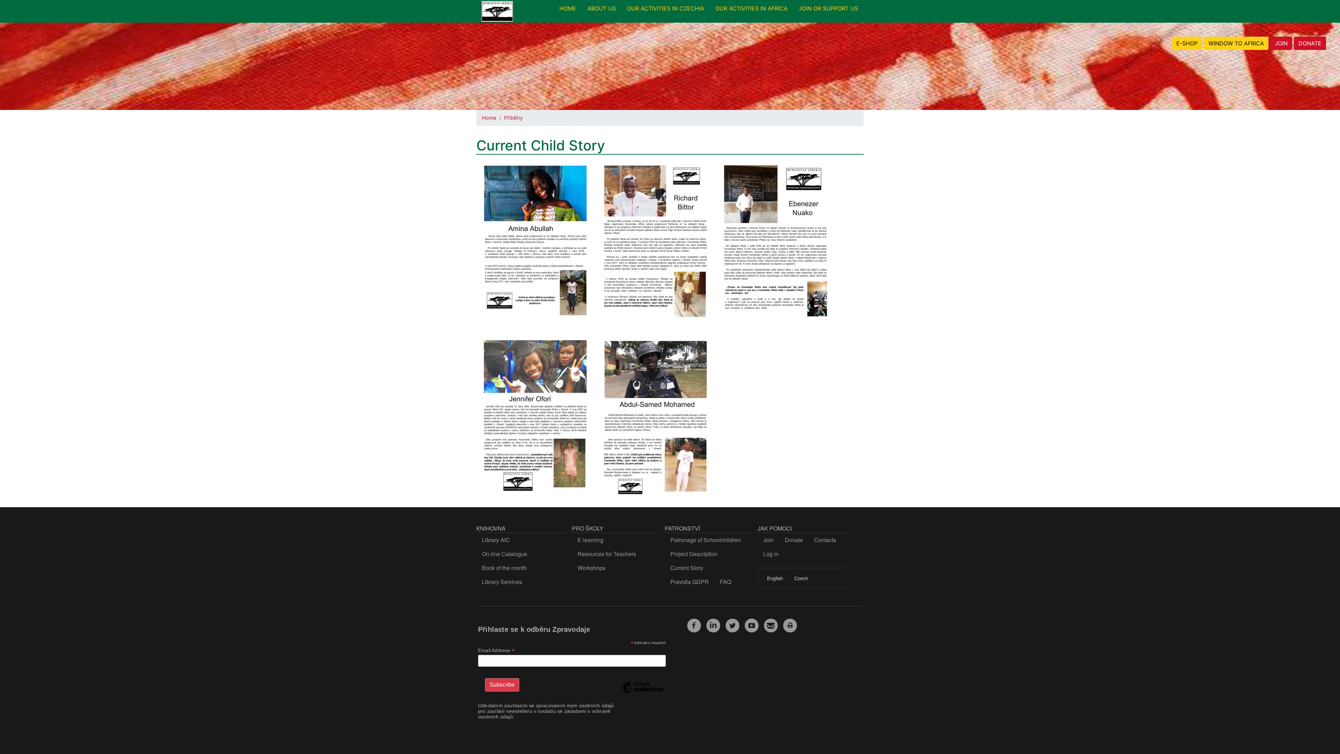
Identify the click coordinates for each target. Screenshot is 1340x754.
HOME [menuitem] (567, 8)
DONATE (1310, 43)
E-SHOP (1187, 43)
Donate (794, 540)
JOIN (1281, 43)
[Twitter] (732, 624)
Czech (801, 578)
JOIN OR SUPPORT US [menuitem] (828, 8)
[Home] (497, 11)
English (775, 578)
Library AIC (496, 540)
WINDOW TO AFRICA (1236, 43)
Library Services (502, 582)
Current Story (686, 568)
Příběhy (513, 118)
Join (768, 540)
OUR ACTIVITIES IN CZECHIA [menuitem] (665, 8)
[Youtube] (752, 624)
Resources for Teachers (607, 554)
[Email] (771, 624)
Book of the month (504, 568)
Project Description (693, 554)
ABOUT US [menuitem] (601, 8)
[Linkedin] (713, 624)
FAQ (725, 582)
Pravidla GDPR (689, 582)
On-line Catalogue (504, 554)
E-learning (590, 540)
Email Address (496, 650)
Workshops (591, 568)
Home (489, 118)
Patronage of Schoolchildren (705, 540)
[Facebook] (694, 624)
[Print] (790, 624)
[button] (535, 243)
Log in (771, 554)
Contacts (825, 540)
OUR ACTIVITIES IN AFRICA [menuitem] (751, 8)
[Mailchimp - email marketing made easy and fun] (642, 692)
